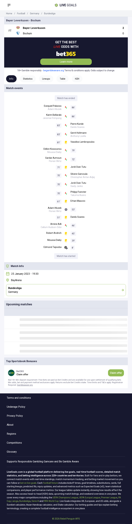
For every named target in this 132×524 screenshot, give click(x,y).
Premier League (109, 497)
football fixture (50, 483)
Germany (34, 13)
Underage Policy (16, 406)
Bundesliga (49, 13)
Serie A (35, 501)
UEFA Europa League (89, 497)
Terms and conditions (19, 397)
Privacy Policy (15, 415)
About (10, 424)
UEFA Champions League (65, 497)
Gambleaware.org (25, 385)
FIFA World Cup (51, 501)
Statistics (28, 78)
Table (62, 78)
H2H (77, 78)
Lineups (46, 78)
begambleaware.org (53, 70)
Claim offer (116, 373)
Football (21, 13)
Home (9, 13)
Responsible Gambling (30, 461)
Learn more (66, 61)
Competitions (14, 442)
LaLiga (15, 501)
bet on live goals (28, 483)
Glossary (12, 451)
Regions (11, 433)
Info (11, 78)
